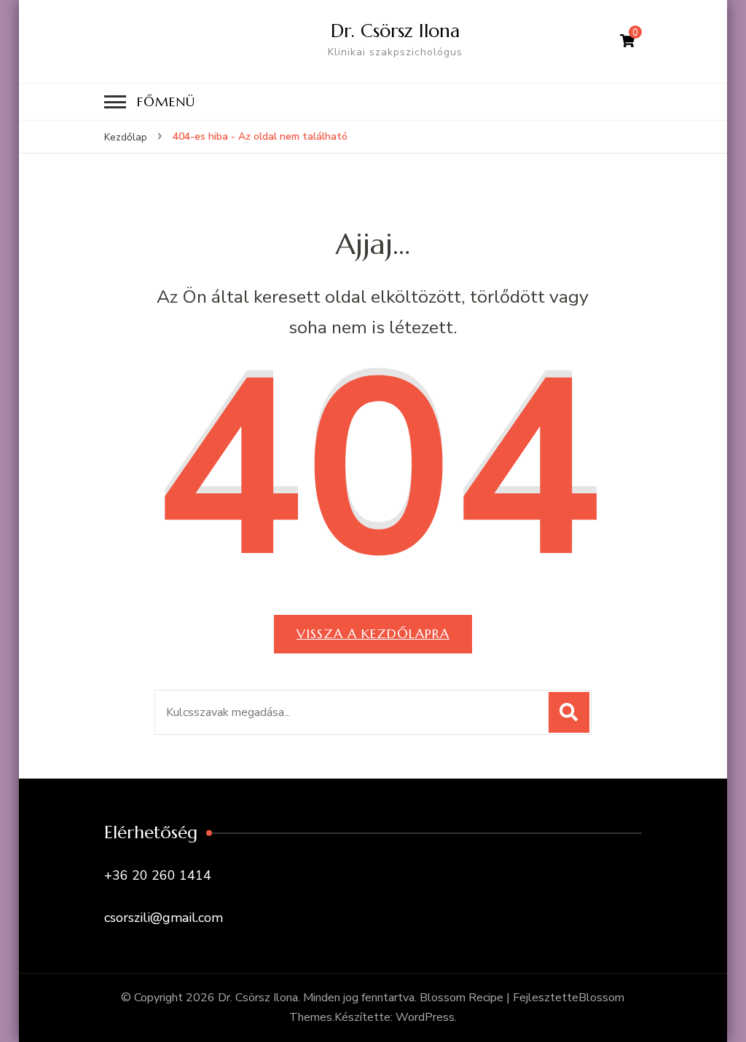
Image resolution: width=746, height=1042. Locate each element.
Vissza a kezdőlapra (373, 633)
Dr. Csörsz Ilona (395, 30)
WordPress (425, 1017)
